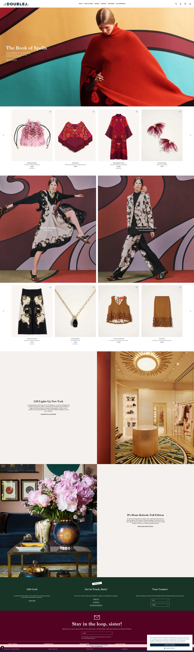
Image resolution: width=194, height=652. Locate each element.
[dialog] (169, 642)
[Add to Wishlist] (50, 111)
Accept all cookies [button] (170, 645)
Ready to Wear (88, 3)
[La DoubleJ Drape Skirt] (75, 135)
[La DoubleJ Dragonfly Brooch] (161, 311)
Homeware (111, 3)
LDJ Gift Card (32, 600)
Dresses (97, 3)
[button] (169, 648)
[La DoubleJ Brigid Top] (32, 135)
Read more (183, 642)
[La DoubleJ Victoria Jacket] (161, 135)
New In (81, 3)
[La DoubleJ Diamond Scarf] (32, 311)
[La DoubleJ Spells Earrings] (118, 135)
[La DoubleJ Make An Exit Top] (75, 311)
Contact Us (96, 599)
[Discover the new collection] (97, 53)
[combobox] (160, 600)
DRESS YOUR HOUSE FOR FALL (145, 526)
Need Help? (97, 583)
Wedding (103, 3)
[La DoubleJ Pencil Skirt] (118, 311)
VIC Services (96, 602)
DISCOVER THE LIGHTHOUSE (48, 414)
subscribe (111, 633)
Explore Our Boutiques (96, 605)
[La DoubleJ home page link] (16, 4)
